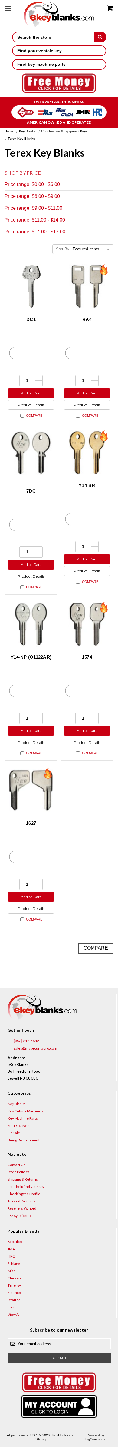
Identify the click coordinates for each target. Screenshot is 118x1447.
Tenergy (14, 1285)
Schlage (14, 1263)
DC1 (31, 319)
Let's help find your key (26, 1186)
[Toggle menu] (8, 8)
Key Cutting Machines (25, 1111)
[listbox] (92, 249)
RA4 (87, 319)
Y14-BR (87, 485)
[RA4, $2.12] (87, 286)
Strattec (14, 1300)
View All (14, 1314)
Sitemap (41, 1439)
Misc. (12, 1270)
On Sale (14, 1133)
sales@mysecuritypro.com (35, 1048)
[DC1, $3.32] (31, 286)
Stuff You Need (19, 1125)
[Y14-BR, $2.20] (87, 452)
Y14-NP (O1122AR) (31, 657)
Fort (11, 1307)
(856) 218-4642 (26, 1040)
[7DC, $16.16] (31, 452)
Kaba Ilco (15, 1241)
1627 (31, 823)
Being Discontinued (23, 1140)
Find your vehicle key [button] (39, 50)
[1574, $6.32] (87, 624)
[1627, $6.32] (31, 790)
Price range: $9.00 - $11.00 (33, 208)
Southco (14, 1292)
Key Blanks (16, 1103)
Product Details (31, 405)
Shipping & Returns (23, 1179)
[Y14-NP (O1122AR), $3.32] (31, 624)
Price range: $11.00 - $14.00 (35, 219)
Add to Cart (31, 393)
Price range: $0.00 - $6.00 (32, 184)
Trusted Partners (21, 1201)
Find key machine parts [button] (41, 64)
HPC (11, 1256)
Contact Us (16, 1164)
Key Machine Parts (23, 1118)
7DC (31, 490)
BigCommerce (95, 1439)
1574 (87, 657)
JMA (11, 1249)
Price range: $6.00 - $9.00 (32, 196)
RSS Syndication (20, 1215)
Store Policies (19, 1172)
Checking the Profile (24, 1193)
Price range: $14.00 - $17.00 (35, 231)
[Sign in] (59, 1406)
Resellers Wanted (22, 1208)
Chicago (14, 1278)
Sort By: (63, 249)
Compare (34, 415)
